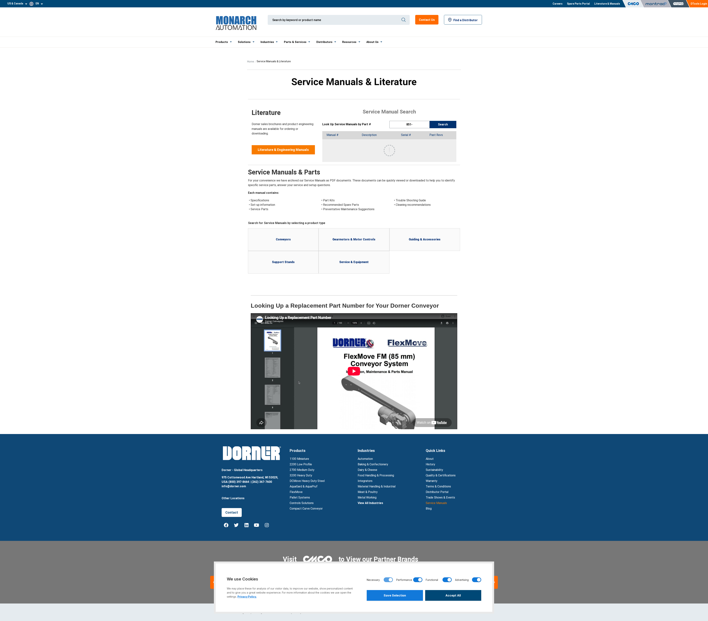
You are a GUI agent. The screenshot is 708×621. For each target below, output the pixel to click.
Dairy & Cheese (367, 470)
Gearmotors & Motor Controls (353, 239)
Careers (558, 3)
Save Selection (395, 595)
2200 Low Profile (301, 464)
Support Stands (283, 262)
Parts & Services (295, 42)
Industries (267, 42)
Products (222, 42)
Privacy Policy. (247, 596)
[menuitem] (557, 3)
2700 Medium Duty (302, 470)
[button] (494, 582)
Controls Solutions (302, 503)
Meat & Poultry (368, 492)
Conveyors (283, 239)
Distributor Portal (437, 492)
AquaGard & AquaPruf (303, 486)
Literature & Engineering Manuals (283, 150)
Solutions (244, 42)
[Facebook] (226, 525)
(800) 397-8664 (238, 482)
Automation (365, 459)
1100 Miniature (299, 459)
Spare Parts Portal (578, 3)
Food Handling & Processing (376, 475)
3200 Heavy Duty (301, 475)
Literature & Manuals (607, 3)
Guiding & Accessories (424, 239)
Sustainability (434, 470)
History (430, 464)
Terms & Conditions (438, 486)
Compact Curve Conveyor (306, 508)
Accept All (453, 595)
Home (250, 61)
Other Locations (233, 498)
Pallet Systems (300, 497)
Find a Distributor (465, 20)
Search (443, 124)
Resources (349, 42)
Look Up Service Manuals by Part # (346, 124)
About (430, 459)
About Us (372, 42)
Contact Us (427, 20)
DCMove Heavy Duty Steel (307, 481)
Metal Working (367, 497)
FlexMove (296, 492)
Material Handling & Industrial (376, 486)
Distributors (324, 42)
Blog (429, 508)
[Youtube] (256, 525)
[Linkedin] (246, 525)
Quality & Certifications (441, 475)
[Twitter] (236, 525)
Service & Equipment (354, 262)
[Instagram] (266, 525)
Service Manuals (436, 503)
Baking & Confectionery (373, 464)
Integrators (365, 481)
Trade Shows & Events (440, 497)
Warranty (431, 481)
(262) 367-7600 (261, 482)
